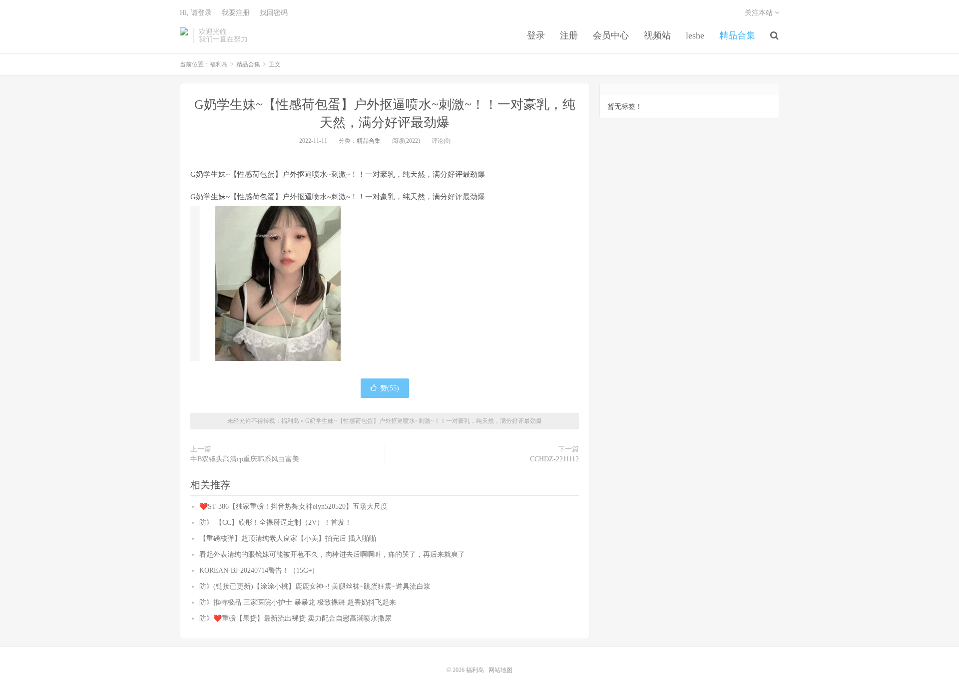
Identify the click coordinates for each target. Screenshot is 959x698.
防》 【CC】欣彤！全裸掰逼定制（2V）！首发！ (275, 522)
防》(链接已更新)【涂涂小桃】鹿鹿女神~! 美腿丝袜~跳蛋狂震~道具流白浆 (315, 586)
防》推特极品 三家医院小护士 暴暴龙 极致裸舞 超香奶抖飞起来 (297, 602)
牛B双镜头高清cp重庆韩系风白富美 (244, 459)
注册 (569, 35)
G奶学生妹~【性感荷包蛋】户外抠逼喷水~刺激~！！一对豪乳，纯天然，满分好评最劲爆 (423, 420)
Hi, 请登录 (196, 12)
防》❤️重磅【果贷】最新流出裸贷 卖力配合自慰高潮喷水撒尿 (295, 618)
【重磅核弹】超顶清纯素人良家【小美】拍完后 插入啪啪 (287, 538)
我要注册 (236, 12)
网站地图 (500, 670)
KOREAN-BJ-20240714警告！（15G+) (257, 570)
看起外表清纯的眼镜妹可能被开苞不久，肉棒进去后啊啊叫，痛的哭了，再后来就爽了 (332, 554)
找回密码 (274, 12)
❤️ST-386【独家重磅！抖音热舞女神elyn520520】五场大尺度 (293, 506)
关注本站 (760, 12)
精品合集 (737, 35)
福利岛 (184, 35)
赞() (389, 388)
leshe (695, 35)
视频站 (657, 35)
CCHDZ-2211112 (554, 459)
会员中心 (611, 35)
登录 (536, 35)
